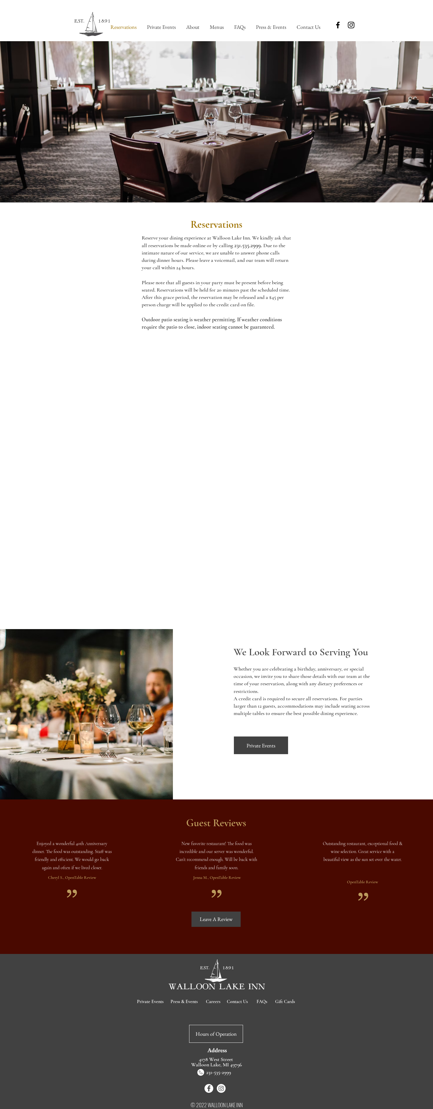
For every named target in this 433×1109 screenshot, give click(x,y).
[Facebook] (337, 25)
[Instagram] (351, 25)
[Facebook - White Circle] (208, 1088)
